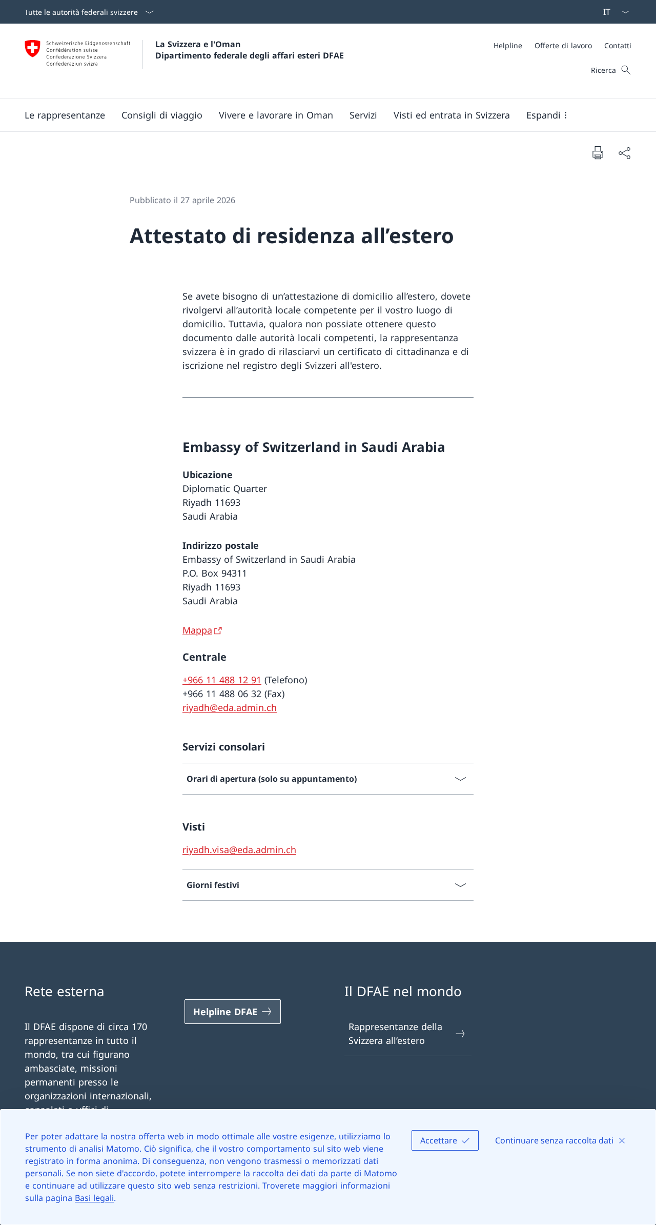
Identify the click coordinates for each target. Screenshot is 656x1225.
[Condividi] (624, 152)
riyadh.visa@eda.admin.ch (239, 849)
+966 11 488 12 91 (221, 680)
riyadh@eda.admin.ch (229, 707)
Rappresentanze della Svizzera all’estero (395, 1033)
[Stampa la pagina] (597, 152)
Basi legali (94, 1197)
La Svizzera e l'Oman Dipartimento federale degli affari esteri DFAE (249, 49)
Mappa (197, 630)
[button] (64, 114)
